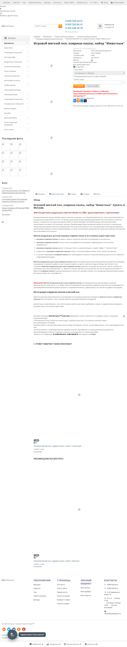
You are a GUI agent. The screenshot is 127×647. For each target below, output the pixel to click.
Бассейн (7, 113)
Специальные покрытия (13, 104)
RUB (95, 2)
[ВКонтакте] (74, 100)
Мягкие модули (10, 108)
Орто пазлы (9, 129)
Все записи (6, 214)
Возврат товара (63, 600)
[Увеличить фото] (35, 442)
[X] (85, 100)
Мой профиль (86, 591)
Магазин (6, 2)
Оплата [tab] (98, 194)
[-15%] (52, 66)
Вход (106, 2)
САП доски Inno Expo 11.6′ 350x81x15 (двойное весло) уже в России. (16, 191)
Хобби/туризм (10, 85)
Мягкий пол (9, 43)
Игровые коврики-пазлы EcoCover (94, 106)
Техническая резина (12, 66)
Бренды (47, 2)
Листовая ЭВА (9, 57)
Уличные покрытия (11, 76)
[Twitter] (9, 629)
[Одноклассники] (78, 100)
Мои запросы (86, 595)
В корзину (79, 86)
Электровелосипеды (12, 90)
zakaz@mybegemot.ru (112, 613)
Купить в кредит (63, 596)
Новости (16, 2)
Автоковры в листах (12, 80)
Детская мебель (10, 118)
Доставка (79, 69)
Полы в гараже (10, 71)
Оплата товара (63, 603)
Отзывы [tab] (73, 194)
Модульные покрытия (13, 62)
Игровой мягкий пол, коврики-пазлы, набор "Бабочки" (57, 561)
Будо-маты (8, 48)
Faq (24, 2)
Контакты (57, 2)
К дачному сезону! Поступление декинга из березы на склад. (14, 200)
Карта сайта (69, 2)
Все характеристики (81, 64)
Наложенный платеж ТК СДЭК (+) (90, 76)
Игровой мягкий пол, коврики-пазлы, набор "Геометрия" (58, 446)
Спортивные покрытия (13, 99)
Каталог (12, 38)
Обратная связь (35, 2)
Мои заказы (85, 588)
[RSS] (4, 629)
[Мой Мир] (81, 100)
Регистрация (119, 2)
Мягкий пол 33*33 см (115, 106)
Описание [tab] (41, 194)
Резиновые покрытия (12, 52)
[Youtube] (24, 629)
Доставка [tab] (86, 194)
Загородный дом (10, 94)
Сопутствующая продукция (10, 123)
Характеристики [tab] (57, 194)
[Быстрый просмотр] (36, 442)
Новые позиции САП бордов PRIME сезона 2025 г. (15, 209)
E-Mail (93, 334)
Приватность (82, 2)
